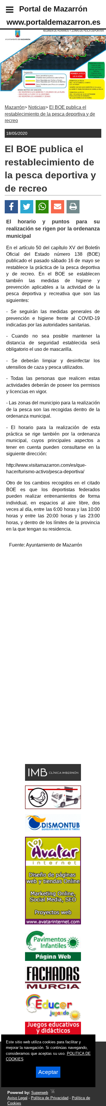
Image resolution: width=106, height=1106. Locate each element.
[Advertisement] (53, 606)
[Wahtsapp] (42, 206)
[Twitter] (26, 206)
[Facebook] (11, 206)
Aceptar (48, 1072)
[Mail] (57, 206)
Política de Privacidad (49, 1098)
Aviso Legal (17, 1098)
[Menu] (4, 10)
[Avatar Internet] (53, 922)
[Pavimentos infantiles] (53, 959)
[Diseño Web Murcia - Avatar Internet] (52, 1092)
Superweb (39, 1092)
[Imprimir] (73, 206)
